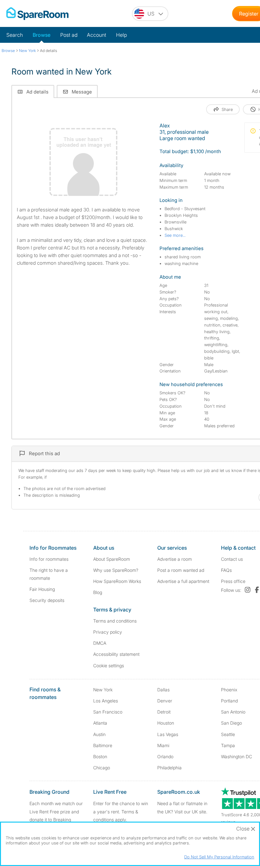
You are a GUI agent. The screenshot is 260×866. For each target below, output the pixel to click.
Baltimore (102, 745)
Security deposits (46, 600)
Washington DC (236, 756)
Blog (97, 592)
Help (121, 35)
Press (233, 581)
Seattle (228, 734)
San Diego (231, 723)
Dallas (163, 689)
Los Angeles (105, 700)
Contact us (232, 559)
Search (14, 35)
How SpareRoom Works (117, 581)
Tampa (228, 745)
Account (96, 35)
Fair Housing (42, 589)
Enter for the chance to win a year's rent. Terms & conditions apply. (120, 811)
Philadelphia (169, 767)
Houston (165, 723)
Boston (100, 756)
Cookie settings (108, 665)
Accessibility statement (116, 654)
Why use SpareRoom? (115, 570)
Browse (41, 35)
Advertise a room (174, 559)
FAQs (226, 570)
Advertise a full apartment (183, 581)
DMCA (99, 643)
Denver (164, 700)
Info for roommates (48, 559)
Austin (99, 734)
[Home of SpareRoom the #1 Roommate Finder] (37, 13)
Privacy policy (107, 632)
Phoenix (229, 689)
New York (103, 689)
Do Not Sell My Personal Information (219, 856)
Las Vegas (167, 734)
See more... (175, 235)
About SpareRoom (111, 559)
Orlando (165, 756)
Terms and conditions (115, 621)
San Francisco (107, 711)
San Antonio (233, 711)
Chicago (101, 767)
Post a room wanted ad (180, 570)
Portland (229, 700)
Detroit (164, 711)
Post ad (68, 35)
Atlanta (100, 723)
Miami (163, 745)
